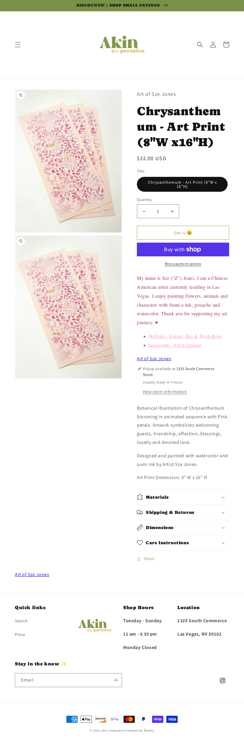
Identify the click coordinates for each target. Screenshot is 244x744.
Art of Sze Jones (154, 358)
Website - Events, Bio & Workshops (185, 336)
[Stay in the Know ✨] (115, 680)
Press (20, 634)
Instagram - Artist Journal (175, 345)
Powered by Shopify (140, 730)
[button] (17, 44)
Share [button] (149, 558)
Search (21, 620)
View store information (165, 391)
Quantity (144, 199)
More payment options (183, 263)
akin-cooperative (113, 730)
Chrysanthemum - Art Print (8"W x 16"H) (182, 184)
